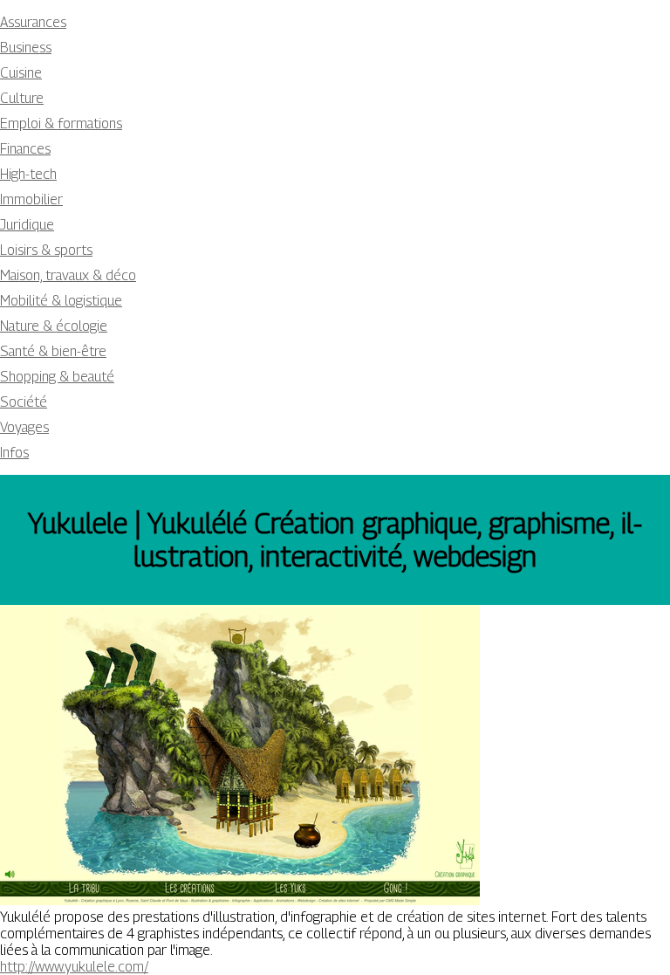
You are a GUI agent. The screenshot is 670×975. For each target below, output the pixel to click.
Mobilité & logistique (61, 300)
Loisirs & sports (46, 250)
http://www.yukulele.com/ (74, 966)
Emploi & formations (61, 123)
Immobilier (31, 199)
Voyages (24, 427)
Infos (14, 452)
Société (23, 402)
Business (25, 47)
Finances (25, 149)
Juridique (27, 224)
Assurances (33, 22)
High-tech (28, 174)
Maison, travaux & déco (68, 275)
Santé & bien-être (53, 351)
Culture (22, 98)
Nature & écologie (53, 326)
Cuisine (21, 73)
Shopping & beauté (57, 376)
